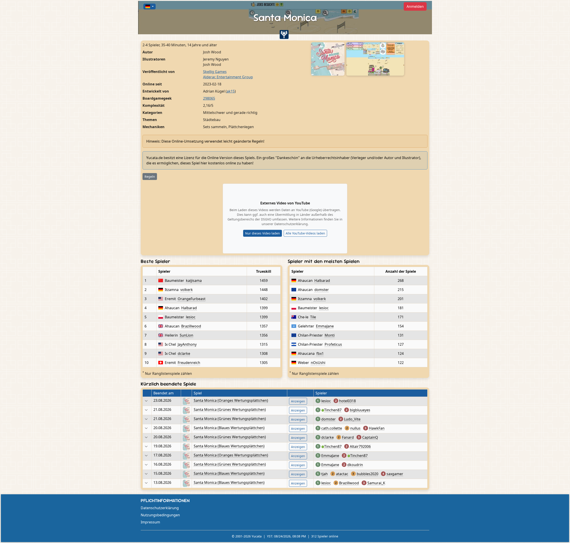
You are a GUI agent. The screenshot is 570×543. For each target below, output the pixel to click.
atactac (342, 473)
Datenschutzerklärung (160, 507)
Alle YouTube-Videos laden (305, 233)
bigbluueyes (360, 410)
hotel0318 (347, 400)
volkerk (186, 289)
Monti (330, 335)
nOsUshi (318, 362)
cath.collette (331, 428)
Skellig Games (215, 71)
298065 (209, 98)
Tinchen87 (333, 410)
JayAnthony (187, 344)
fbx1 (320, 353)
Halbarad (189, 307)
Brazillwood (191, 326)
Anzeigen (298, 401)
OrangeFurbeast (192, 298)
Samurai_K (376, 482)
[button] (149, 6)
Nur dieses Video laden (262, 233)
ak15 (231, 91)
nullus (355, 428)
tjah (324, 473)
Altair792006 (360, 446)
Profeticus (333, 344)
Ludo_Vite (352, 419)
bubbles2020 (367, 473)
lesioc (190, 317)
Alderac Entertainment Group (228, 77)
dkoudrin (355, 464)
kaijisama (194, 280)
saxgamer (395, 473)
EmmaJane (325, 326)
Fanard (348, 437)
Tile (313, 317)
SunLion (186, 335)
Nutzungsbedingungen (160, 515)
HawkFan (377, 428)
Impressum (150, 522)
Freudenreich (189, 362)
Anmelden (415, 6)
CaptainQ (370, 437)
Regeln (150, 176)
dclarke (184, 353)
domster (321, 289)
